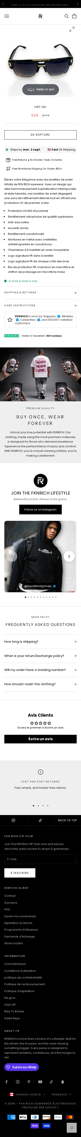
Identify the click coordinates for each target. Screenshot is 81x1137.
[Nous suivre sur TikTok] (51, 1082)
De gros (9, 998)
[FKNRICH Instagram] (13, 820)
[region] (40, 556)
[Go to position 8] (46, 597)
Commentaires (15, 964)
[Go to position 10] (52, 597)
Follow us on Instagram (40, 509)
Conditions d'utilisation (20, 971)
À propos (10, 903)
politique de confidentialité (23, 977)
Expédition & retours (18, 923)
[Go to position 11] (55, 597)
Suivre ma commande (20, 916)
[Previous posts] (11, 556)
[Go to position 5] (37, 597)
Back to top (67, 820)
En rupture (40, 135)
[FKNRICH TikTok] (40, 820)
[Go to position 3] (31, 597)
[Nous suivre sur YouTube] (40, 1082)
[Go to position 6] (40, 597)
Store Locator (13, 943)
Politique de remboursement (24, 984)
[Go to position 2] (28, 597)
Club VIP (10, 1005)
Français (59, 1094)
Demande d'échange (19, 936)
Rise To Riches (14, 1011)
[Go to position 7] (43, 597)
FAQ (7, 909)
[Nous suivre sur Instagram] (18, 1082)
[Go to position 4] (34, 597)
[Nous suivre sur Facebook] (6, 1082)
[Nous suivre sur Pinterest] (29, 1082)
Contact (10, 896)
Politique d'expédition (19, 991)
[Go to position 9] (49, 597)
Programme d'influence (21, 930)
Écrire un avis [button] (41, 739)
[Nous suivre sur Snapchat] (62, 1082)
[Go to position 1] (25, 597)
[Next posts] (69, 556)
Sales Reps (12, 1018)
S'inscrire (20, 873)
